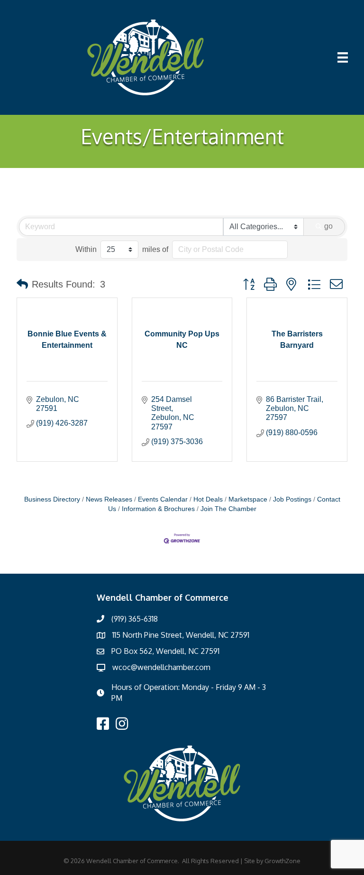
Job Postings (292, 499)
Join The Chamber (228, 508)
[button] (22, 284)
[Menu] (343, 57)
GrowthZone (282, 861)
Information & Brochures (158, 508)
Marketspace (247, 499)
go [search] (328, 226)
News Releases (109, 499)
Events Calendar (163, 499)
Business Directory (52, 499)
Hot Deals (208, 499)
